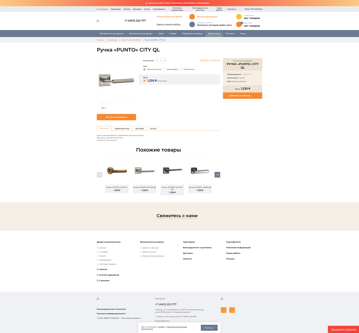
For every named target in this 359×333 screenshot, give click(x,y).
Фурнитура (214, 33)
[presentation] (99, 175)
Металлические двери (111, 33)
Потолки (230, 33)
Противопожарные (108, 264)
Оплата (127, 9)
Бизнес (103, 256)
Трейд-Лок (247, 74)
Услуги (147, 9)
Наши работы (219, 9)
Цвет (145, 66)
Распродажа (102, 9)
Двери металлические (109, 242)
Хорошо (209, 327)
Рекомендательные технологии (111, 309)
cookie (161, 327)
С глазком (102, 269)
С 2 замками (103, 280)
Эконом (103, 248)
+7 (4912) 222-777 (135, 20)
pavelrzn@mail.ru (162, 321)
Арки (161, 33)
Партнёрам (116, 9)
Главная (100, 40)
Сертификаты (159, 9)
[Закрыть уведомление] (355, 3)
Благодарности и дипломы (200, 9)
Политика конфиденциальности (111, 314)
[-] (157, 60)
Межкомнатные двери (141, 33)
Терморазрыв (105, 260)
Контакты (231, 9)
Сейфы (172, 33)
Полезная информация (177, 9)
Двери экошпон (150, 252)
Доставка (137, 9)
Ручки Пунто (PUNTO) (131, 40)
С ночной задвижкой (108, 275)
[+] (164, 60)
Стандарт (104, 252)
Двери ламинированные (153, 256)
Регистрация (256, 9)
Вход (247, 9)
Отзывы (230, 259)
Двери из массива (150, 248)
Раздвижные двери (192, 33)
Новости (187, 259)
